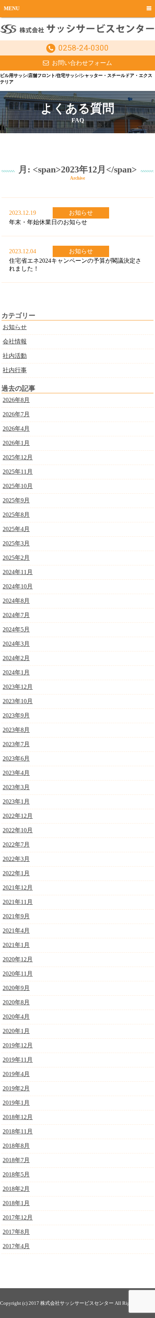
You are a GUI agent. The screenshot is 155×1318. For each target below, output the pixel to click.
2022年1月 (16, 873)
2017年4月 (16, 1246)
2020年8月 (16, 1002)
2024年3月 (16, 644)
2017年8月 (16, 1232)
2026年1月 (16, 443)
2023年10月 (18, 701)
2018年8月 (16, 1145)
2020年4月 (16, 1016)
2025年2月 (16, 557)
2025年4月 (16, 529)
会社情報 (15, 341)
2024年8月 (16, 600)
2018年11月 (18, 1131)
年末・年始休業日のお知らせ (48, 222)
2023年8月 (16, 730)
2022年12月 (18, 816)
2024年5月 (16, 629)
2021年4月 (16, 930)
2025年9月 (16, 500)
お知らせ (81, 212)
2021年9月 (16, 916)
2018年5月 (16, 1174)
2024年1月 (16, 672)
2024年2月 (16, 658)
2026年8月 (16, 400)
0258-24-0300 (83, 47)
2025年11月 (18, 471)
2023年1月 (16, 801)
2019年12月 (18, 1045)
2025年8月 (16, 514)
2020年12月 (18, 959)
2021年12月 (18, 887)
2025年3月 (16, 543)
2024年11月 (18, 572)
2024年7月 (16, 615)
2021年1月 (16, 945)
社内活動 (15, 356)
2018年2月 (16, 1189)
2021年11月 (18, 902)
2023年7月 (16, 744)
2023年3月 (16, 787)
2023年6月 (16, 758)
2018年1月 (16, 1203)
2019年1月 (16, 1102)
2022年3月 (16, 859)
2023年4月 (16, 773)
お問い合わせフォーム (82, 63)
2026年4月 (16, 428)
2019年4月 (16, 1074)
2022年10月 (18, 830)
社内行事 (15, 370)
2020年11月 (18, 973)
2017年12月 (18, 1217)
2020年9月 (16, 988)
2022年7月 (16, 844)
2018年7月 (16, 1160)
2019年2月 (16, 1088)
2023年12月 (18, 687)
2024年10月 (18, 586)
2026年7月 (16, 414)
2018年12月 (18, 1117)
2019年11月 (18, 1059)
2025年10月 (18, 486)
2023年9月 (16, 715)
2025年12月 (18, 457)
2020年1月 (16, 1031)
